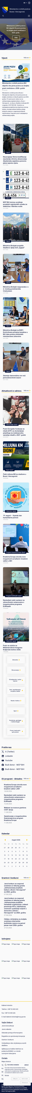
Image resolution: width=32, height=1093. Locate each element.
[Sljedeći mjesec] (27, 840)
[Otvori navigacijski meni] (29, 15)
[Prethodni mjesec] (5, 840)
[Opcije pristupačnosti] (29, 3)
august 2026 (16, 840)
